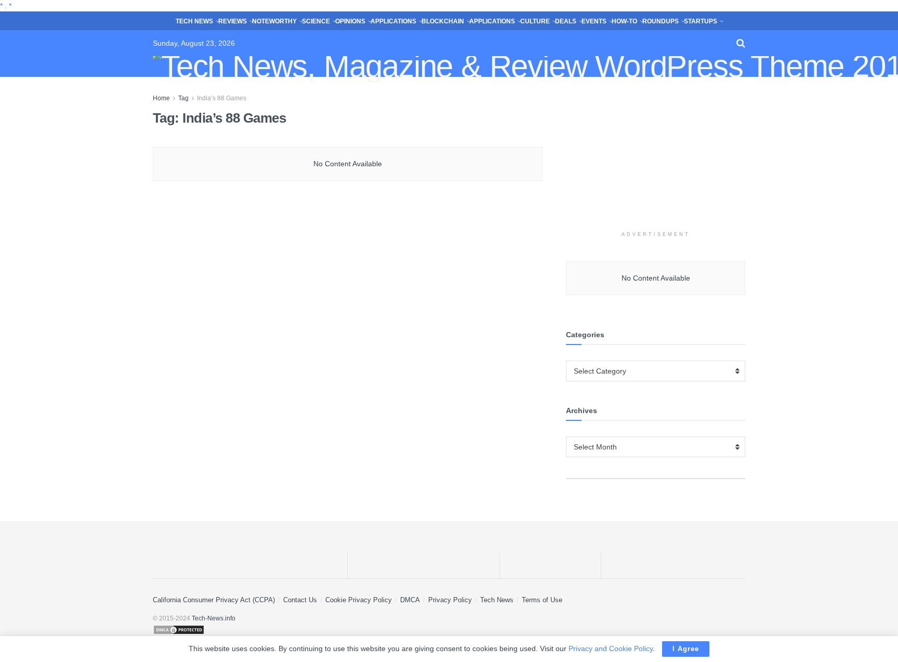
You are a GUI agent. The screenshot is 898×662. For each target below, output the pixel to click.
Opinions (350, 21)
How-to (624, 21)
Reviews (232, 21)
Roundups (660, 21)
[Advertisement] (656, 157)
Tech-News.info (213, 618)
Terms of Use (542, 600)
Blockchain (442, 21)
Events (594, 21)
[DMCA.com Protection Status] (449, 630)
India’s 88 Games (221, 98)
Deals (565, 21)
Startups (700, 21)
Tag (183, 98)
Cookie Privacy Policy (358, 600)
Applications (393, 21)
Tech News (194, 21)
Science (316, 21)
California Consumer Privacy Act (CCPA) (214, 600)
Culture (535, 21)
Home (161, 98)
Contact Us (300, 600)
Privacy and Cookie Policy (611, 648)
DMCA (410, 600)
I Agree (685, 649)
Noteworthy (274, 21)
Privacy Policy (450, 600)
